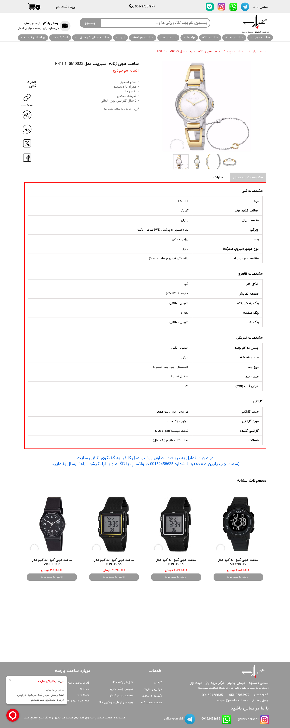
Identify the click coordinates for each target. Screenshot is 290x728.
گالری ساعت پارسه (78, 683)
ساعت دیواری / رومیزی (94, 37)
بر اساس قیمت (34, 37)
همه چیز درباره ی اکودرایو (74, 701)
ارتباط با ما (83, 695)
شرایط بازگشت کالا (122, 682)
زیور (122, 37)
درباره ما (84, 689)
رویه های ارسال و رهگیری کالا (116, 702)
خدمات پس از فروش (121, 696)
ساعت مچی (262, 37)
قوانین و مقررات (152, 689)
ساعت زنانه (210, 37)
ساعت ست (168, 37)
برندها (191, 37)
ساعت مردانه (234, 37)
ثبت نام (61, 7)
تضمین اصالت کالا (151, 703)
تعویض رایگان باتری (121, 689)
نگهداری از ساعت (152, 696)
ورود (73, 7)
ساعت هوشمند (142, 37)
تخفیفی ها (60, 37)
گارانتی (158, 683)
